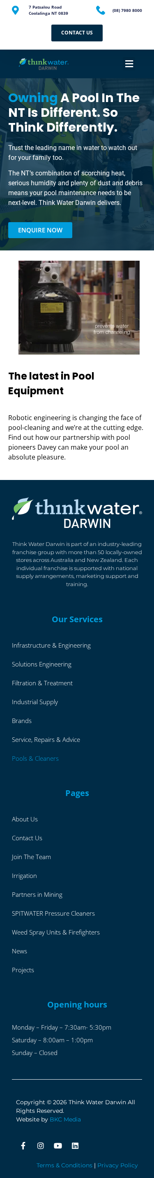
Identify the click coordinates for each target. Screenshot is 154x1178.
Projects (23, 970)
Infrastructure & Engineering (51, 645)
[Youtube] (58, 1145)
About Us (25, 819)
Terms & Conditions (64, 1165)
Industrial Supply (35, 702)
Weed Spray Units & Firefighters (56, 932)
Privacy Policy (117, 1165)
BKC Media (65, 1119)
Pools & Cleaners (35, 758)
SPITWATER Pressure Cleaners (53, 913)
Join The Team (31, 857)
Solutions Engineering (41, 664)
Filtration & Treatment (42, 683)
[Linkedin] (75, 1145)
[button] (129, 63)
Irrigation (24, 875)
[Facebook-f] (23, 1145)
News (19, 951)
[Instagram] (40, 1145)
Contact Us (27, 838)
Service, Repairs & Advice (46, 739)
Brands (22, 720)
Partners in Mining (37, 894)
